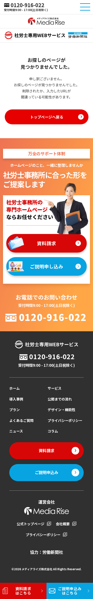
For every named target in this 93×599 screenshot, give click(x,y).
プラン (14, 409)
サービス (54, 388)
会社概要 (63, 523)
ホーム (14, 388)
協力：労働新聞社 (46, 552)
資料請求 (46, 243)
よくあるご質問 (21, 420)
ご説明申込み (46, 472)
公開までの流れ (60, 399)
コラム (53, 431)
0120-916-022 (27, 5)
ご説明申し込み (46, 266)
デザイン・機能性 (61, 409)
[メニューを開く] (85, 7)
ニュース (16, 431)
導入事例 (16, 399)
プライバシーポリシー (65, 420)
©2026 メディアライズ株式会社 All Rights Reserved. (46, 569)
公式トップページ (30, 523)
